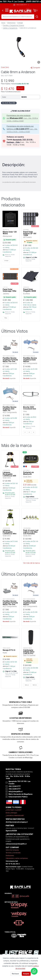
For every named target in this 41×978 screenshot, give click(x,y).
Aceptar (26, 974)
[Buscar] (37, 16)
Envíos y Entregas (11, 813)
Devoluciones (10, 855)
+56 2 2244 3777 (21, 5)
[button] (20, 47)
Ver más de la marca (31, 563)
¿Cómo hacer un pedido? (13, 810)
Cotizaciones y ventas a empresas (17, 858)
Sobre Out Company (12, 850)
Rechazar (15, 974)
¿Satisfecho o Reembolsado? (15, 815)
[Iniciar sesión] (28, 10)
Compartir (36, 68)
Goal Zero (5, 67)
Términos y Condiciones (13, 853)
